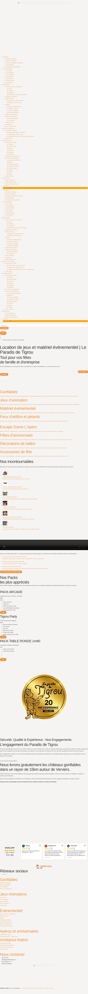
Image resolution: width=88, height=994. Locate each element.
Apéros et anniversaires (19, 931)
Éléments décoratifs (13, 112)
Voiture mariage (10, 122)
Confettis (10, 144)
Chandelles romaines (13, 166)
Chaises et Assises (13, 108)
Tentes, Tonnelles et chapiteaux (14, 86)
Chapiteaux (11, 92)
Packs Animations (10, 180)
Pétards (10, 174)
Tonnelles (10, 90)
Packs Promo (6, 178)
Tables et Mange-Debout (14, 106)
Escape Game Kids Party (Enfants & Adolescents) (21, 136)
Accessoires (9, 124)
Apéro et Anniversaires (9, 128)
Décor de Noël (9, 176)
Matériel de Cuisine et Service (16, 100)
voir (3, 612)
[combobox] (44, 325)
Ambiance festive (14, 940)
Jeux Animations (13, 894)
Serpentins (11, 154)
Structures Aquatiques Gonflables (14, 62)
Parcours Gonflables (11, 60)
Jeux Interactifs (10, 78)
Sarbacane (11, 152)
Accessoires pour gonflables (13, 66)
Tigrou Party (9, 138)
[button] (87, 851)
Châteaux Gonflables (11, 58)
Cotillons (10, 148)
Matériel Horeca (10, 98)
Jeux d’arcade (9, 76)
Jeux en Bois (9, 70)
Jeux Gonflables (10, 64)
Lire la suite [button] (47, 857)
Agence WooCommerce (24, 988)
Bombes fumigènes (13, 164)
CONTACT (5, 186)
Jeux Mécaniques (10, 80)
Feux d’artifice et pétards (12, 158)
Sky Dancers (11, 120)
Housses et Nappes (13, 110)
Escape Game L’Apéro (11, 130)
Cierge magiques (12, 168)
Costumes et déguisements (13, 156)
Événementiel (6, 84)
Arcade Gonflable (12, 118)
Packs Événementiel (11, 126)
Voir (3, 637)
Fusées (10, 172)
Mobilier (8, 104)
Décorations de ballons (12, 114)
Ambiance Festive (7, 140)
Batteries (10, 162)
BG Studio (33, 988)
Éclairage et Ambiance (11, 96)
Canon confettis (12, 146)
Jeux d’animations (7, 68)
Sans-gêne (11, 150)
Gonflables (5, 57)
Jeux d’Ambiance (10, 74)
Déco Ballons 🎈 (7, 188)
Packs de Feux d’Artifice (14, 160)
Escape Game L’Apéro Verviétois (16, 132)
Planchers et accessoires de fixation (17, 94)
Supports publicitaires (11, 116)
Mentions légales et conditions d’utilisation (44, 988)
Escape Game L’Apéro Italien (15, 134)
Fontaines (10, 170)
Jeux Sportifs (9, 82)
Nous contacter (12, 954)
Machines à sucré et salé (14, 102)
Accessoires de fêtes (11, 142)
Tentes (10, 88)
